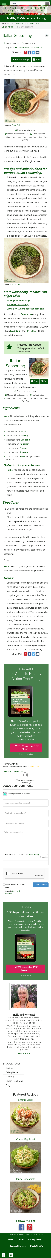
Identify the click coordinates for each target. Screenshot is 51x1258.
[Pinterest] (10, 1255)
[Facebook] (3, 1255)
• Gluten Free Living (13, 1081)
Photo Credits (36, 1246)
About (21, 1239)
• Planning (9, 1076)
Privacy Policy (34, 1239)
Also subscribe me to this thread (15, 886)
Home (10, 1239)
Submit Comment (41, 885)
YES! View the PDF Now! (27, 748)
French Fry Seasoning (18, 304)
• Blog (7, 1085)
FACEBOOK (15, 331)
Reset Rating (34, 854)
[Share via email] (37, 52)
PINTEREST (32, 331)
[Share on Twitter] (33, 52)
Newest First (18, 771)
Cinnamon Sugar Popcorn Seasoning (25, 309)
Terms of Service (18, 1246)
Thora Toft (16, 125)
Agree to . (12, 892)
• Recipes (8, 1068)
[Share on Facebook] (29, 52)
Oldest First (7, 771)
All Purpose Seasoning (18, 300)
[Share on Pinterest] (25, 52)
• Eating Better (11, 1072)
